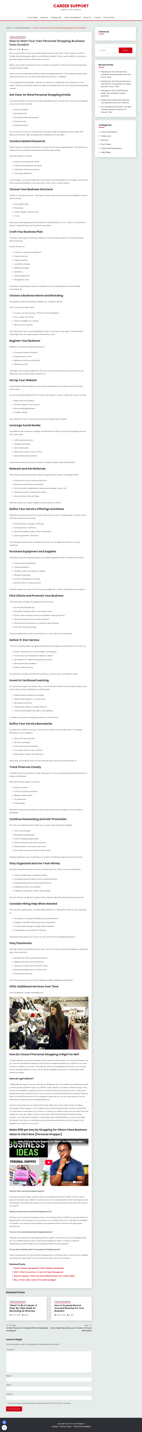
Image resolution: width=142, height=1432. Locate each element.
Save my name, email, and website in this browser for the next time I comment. (40, 1403)
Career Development (72, 17)
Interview (44, 17)
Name (9, 1376)
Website (9, 1394)
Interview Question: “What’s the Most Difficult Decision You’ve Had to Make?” (45, 1276)
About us (87, 17)
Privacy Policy (108, 17)
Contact (97, 17)
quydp (26, 49)
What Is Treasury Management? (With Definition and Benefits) (39, 1268)
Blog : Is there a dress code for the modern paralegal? (35, 1280)
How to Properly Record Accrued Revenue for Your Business (69, 1308)
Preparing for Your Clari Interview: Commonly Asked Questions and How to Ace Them (116, 74)
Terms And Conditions (82, 1426)
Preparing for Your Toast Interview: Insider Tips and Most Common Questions (114, 93)
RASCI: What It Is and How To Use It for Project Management (38, 1272)
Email (9, 1385)
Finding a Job (56, 17)
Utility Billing (105, 152)
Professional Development (111, 148)
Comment (10, 1349)
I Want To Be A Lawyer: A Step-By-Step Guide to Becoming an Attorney (23, 1308)
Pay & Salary (33, 17)
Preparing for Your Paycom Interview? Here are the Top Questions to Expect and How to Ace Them (116, 84)
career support (71, 6)
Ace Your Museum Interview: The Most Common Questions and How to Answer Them (116, 109)
